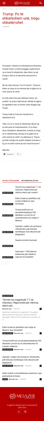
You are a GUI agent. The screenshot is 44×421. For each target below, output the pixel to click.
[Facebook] (4, 32)
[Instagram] (25, 411)
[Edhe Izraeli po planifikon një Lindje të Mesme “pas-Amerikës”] (8, 201)
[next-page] (7, 262)
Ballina (4, 9)
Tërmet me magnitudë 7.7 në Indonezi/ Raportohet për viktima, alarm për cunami (28, 190)
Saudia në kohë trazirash (26, 240)
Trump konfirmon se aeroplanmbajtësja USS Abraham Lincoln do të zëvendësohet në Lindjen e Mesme (27, 215)
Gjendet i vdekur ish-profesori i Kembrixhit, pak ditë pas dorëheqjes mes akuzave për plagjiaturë (21, 360)
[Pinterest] (15, 32)
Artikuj (5, 379)
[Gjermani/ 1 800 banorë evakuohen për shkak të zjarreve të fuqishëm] (8, 254)
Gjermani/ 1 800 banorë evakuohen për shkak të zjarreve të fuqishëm (25, 254)
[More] (26, 32)
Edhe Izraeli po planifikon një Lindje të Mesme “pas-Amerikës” (27, 201)
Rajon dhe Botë (21, 9)
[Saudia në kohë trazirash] (8, 243)
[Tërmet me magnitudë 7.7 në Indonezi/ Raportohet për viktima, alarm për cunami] (8, 190)
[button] (4, 3)
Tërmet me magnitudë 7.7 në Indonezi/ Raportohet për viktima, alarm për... (20, 302)
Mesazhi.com (6, 309)
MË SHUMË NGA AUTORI (29, 180)
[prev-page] (3, 262)
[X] (10, 32)
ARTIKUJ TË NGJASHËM (10, 180)
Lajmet (11, 9)
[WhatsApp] (21, 32)
